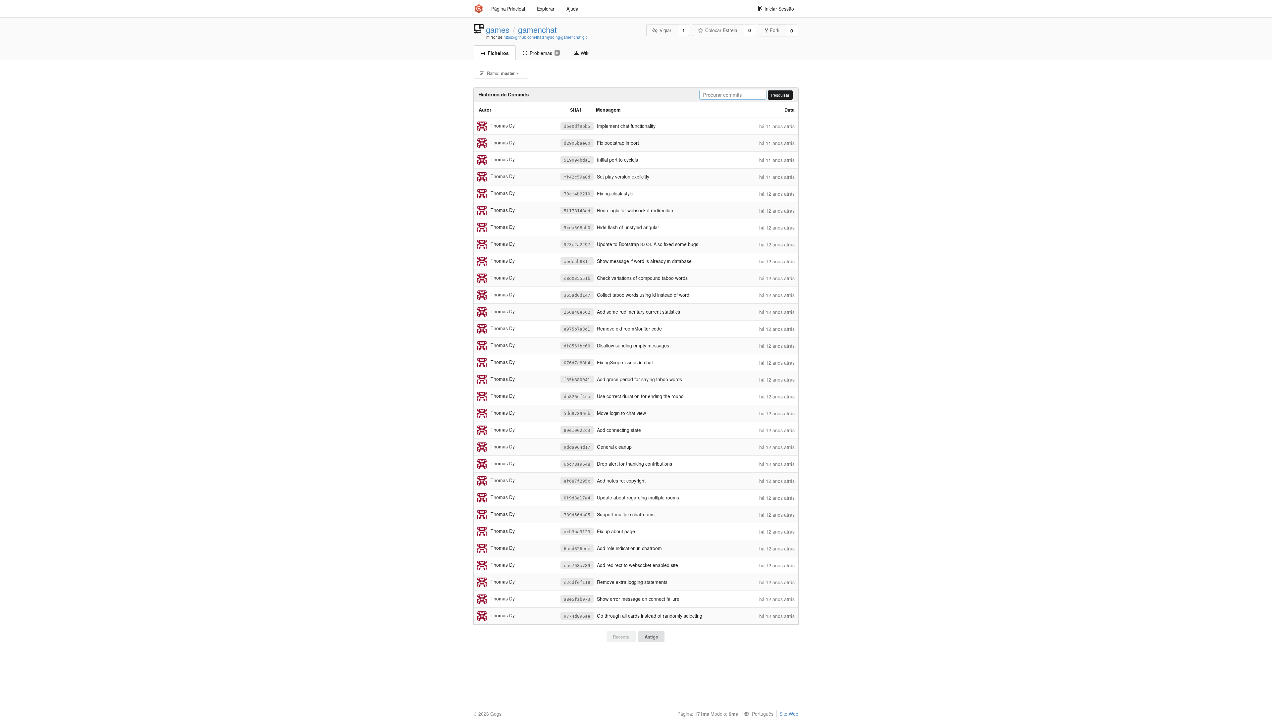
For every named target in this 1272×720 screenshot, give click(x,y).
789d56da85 (577, 514)
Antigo (651, 637)
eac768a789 (577, 565)
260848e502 (577, 312)
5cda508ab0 (577, 227)
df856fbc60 (577, 345)
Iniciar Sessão (779, 8)
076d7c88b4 (577, 362)
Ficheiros (498, 53)
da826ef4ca (577, 396)
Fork (774, 30)
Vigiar (665, 30)
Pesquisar (780, 95)
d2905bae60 (577, 143)
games (497, 29)
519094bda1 (577, 160)
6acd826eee (577, 548)
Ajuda (572, 8)
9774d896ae (577, 616)
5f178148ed (577, 210)
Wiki (585, 53)
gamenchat (537, 29)
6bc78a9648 (577, 464)
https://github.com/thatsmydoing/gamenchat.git (545, 37)
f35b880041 (577, 379)
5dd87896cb (577, 413)
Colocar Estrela (721, 30)
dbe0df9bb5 (577, 126)
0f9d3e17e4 (577, 497)
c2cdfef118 (577, 582)
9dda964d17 (577, 447)
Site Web (788, 713)
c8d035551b (577, 278)
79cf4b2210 (577, 193)
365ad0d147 (577, 295)
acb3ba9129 (577, 531)
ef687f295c (577, 481)
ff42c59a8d (577, 177)
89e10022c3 (577, 430)
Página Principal (508, 8)
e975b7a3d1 (577, 329)
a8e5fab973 (577, 599)
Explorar (546, 8)
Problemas (544, 53)
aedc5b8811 (577, 261)
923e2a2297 (577, 244)
